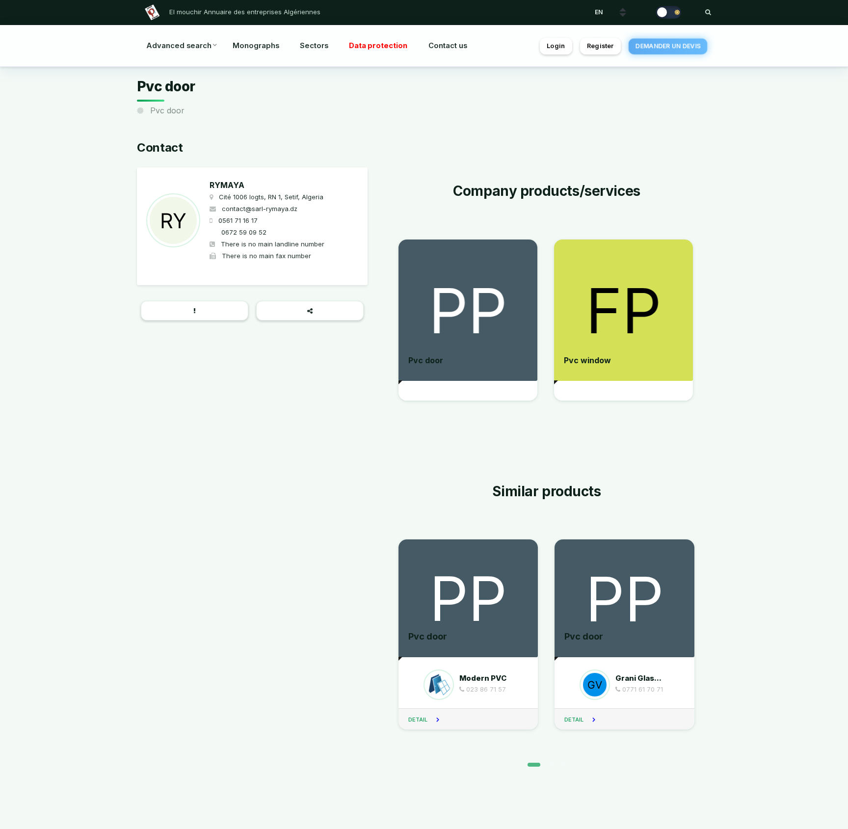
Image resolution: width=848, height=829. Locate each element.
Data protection (378, 45)
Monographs (256, 45)
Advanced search (179, 45)
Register (600, 46)
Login (556, 46)
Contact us (447, 45)
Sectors (314, 45)
